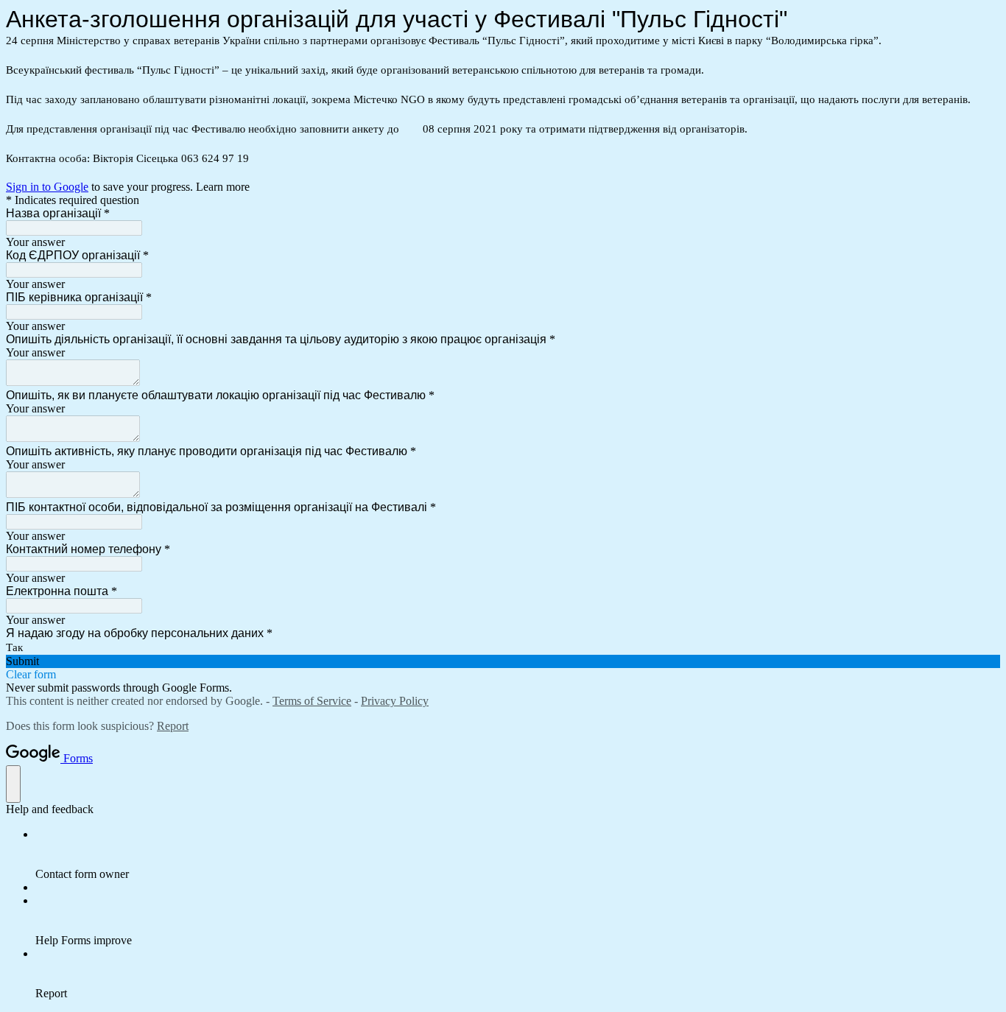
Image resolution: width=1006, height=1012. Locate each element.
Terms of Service (311, 701)
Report (173, 726)
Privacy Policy (395, 701)
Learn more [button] (223, 186)
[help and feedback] (13, 784)
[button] (503, 661)
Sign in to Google (47, 186)
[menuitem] (517, 854)
